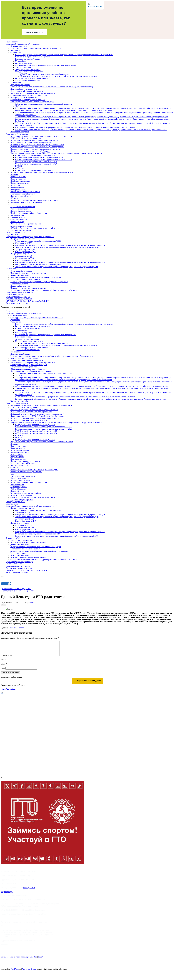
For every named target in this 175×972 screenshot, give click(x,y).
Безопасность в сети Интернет (22, 194)
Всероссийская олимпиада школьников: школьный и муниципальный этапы (41, 172)
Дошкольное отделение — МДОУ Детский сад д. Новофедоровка (37, 147)
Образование (15, 53)
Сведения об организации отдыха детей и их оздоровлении (30, 237)
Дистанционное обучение (20, 196)
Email (4, 664)
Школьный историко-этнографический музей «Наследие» (34, 200)
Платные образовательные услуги (24, 89)
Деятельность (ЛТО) (23, 256)
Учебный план (21, 61)
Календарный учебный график (27, 59)
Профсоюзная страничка (20, 181)
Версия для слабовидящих (89, 680)
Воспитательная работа (19, 132)
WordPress (14, 969)
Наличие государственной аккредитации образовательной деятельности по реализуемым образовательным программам (64, 55)
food (12, 205)
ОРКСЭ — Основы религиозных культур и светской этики (34, 228)
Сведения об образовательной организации (23, 44)
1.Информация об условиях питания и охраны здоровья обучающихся (43, 104)
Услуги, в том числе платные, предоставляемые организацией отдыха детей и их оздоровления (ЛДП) (56, 247)
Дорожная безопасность (20, 275)
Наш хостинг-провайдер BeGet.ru (23, 957)
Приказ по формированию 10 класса (25, 192)
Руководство (15, 82)
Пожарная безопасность (20, 286)
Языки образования (23, 67)
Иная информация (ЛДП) (25, 252)
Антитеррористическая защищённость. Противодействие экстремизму (39, 282)
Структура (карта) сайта (15, 232)
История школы (16, 185)
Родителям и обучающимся (17, 134)
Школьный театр (17, 222)
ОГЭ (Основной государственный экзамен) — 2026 (36, 164)
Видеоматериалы (17, 187)
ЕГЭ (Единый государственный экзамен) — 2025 (35, 170)
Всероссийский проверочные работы (25, 224)
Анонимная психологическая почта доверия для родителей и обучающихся (41, 136)
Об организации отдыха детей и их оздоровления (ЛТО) (38, 264)
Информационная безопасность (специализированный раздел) (35, 277)
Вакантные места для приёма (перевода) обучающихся (32, 93)
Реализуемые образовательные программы (32, 57)
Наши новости (12, 42)
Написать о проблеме (34, 32)
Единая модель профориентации (19, 299)
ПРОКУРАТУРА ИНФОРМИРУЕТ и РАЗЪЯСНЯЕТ (27, 301)
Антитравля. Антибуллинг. (21, 226)
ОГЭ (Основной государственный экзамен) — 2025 (36, 162)
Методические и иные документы (29, 72)
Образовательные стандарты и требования (27, 100)
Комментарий (7, 655)
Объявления (15, 198)
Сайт (3, 668)
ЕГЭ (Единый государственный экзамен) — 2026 (35, 155)
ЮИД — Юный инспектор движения (25, 138)
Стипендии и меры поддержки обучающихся (28, 95)
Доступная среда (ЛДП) (25, 250)
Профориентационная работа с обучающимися (29, 213)
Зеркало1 (4, 957)
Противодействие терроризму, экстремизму (28, 273)
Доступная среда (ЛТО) (24, 258)
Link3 (40, 957)
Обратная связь (12, 235)
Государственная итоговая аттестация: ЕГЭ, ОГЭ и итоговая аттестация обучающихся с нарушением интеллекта (56, 153)
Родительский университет (21, 230)
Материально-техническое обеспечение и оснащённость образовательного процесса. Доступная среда (51, 87)
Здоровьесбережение (18, 217)
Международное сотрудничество (23, 97)
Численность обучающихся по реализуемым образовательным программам (45, 65)
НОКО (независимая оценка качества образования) (31, 142)
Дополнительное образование (27, 80)
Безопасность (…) (13, 269)
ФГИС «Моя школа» (18, 220)
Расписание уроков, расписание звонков (31, 78)
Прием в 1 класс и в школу (21, 211)
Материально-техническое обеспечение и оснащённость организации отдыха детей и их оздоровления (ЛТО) (60, 262)
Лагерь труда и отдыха (19, 254)
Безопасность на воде (19, 284)
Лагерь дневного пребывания (22, 239)
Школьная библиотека (19, 183)
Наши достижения (17, 179)
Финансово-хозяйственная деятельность (26, 91)
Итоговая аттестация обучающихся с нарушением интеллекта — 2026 (43, 160)
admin (31, 602)
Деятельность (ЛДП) (23, 243)
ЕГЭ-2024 (19, 166)
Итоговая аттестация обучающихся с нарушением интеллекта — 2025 (43, 157)
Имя (3, 659)
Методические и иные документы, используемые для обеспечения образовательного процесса (58, 76)
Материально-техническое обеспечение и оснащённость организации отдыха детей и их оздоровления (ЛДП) (60, 245)
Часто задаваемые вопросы (17, 303)
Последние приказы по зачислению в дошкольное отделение (35, 149)
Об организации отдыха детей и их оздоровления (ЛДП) (38, 241)
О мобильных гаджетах (20, 209)
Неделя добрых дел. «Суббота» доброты (17, 591)
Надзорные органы (18, 190)
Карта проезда (6, 892)
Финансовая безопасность (21, 271)
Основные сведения (18, 46)
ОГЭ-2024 (19, 168)
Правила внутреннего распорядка (19, 292)
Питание (14, 175)
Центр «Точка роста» (14, 294)
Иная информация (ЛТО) (25, 260)
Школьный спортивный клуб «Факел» (26, 202)
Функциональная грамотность (22, 207)
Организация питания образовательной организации (32, 102)
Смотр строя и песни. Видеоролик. (16, 589)
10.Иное (18, 106)
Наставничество (17, 215)
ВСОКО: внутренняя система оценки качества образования (44, 74)
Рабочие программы (23, 63)
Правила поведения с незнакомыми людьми (28, 288)
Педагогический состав (20, 85)
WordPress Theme (29, 969)
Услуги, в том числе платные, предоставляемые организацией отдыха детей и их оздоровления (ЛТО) (56, 267)
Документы (15, 50)
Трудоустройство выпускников (27, 70)
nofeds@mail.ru (29, 888)
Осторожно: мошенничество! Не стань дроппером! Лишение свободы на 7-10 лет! (43, 290)
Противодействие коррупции (18, 297)
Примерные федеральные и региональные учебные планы (34, 140)
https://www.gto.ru (8, 689)
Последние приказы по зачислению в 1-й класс (29, 151)
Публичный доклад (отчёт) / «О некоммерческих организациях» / (37, 145)
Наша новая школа (18, 177)
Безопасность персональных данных (25, 279)
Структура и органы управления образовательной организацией (36, 48)
